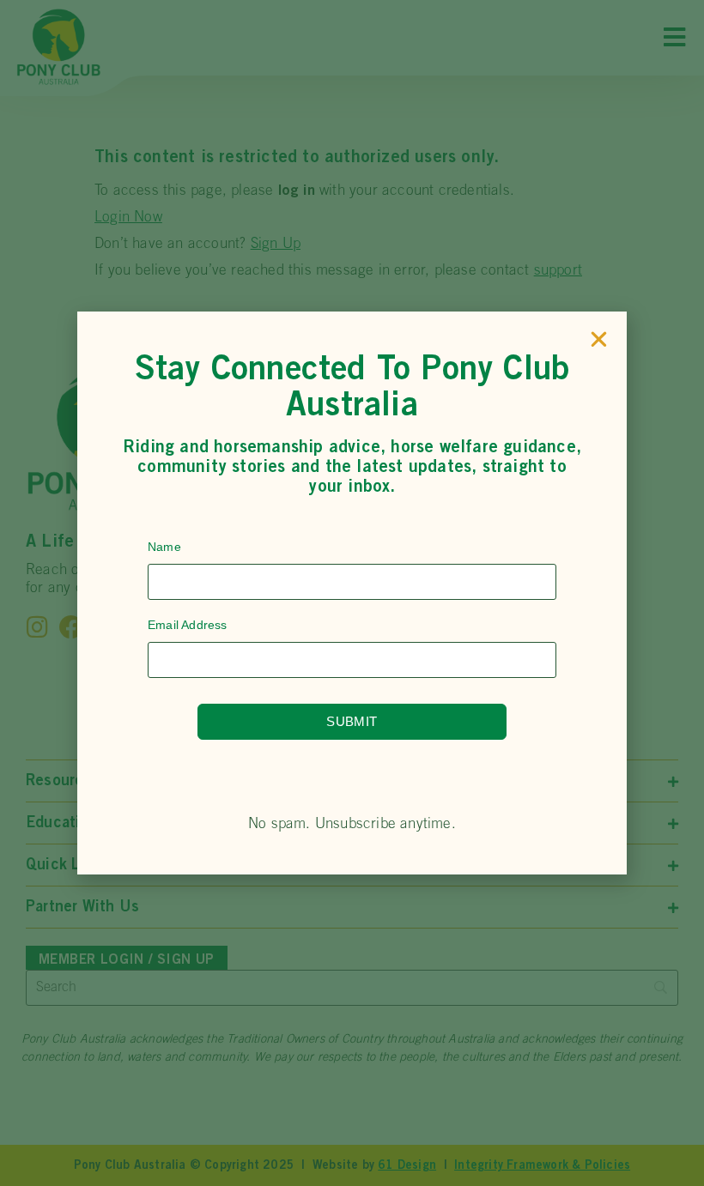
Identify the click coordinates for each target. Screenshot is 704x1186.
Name (164, 547)
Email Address (188, 625)
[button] (599, 339)
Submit (351, 721)
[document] (352, 593)
